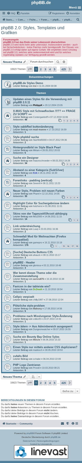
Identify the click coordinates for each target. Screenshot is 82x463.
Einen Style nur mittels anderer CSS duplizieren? (45, 347)
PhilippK (37, 105)
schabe (37, 359)
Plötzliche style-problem (29, 305)
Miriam (36, 150)
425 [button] (63, 69)
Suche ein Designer (25, 157)
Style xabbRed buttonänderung (33, 126)
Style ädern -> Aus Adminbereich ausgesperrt (42, 326)
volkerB (37, 319)
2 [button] (40, 69)
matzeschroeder (41, 160)
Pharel (36, 193)
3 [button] (45, 69)
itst (35, 86)
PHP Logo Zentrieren (26, 365)
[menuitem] (11, 13)
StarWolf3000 (40, 140)
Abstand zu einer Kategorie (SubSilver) (38, 170)
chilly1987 (38, 299)
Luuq (35, 229)
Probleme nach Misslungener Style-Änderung (42, 316)
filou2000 (37, 216)
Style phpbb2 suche (26, 137)
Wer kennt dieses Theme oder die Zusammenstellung (35, 274)
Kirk (35, 173)
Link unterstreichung (26, 226)
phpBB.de (56, 437)
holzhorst (37, 206)
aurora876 (38, 279)
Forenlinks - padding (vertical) (32, 180)
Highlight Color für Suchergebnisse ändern (41, 203)
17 (72, 246)
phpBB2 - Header (24, 262)
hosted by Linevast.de (41, 444)
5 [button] (54, 69)
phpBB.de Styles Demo (28, 83)
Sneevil (36, 183)
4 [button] (50, 69)
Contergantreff (40, 117)
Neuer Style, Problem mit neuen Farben (39, 190)
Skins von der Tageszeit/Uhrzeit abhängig (40, 213)
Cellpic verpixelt (23, 296)
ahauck (37, 255)
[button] (30, 69)
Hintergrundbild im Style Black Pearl (37, 147)
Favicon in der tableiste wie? (31, 286)
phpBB (29, 433)
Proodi (36, 368)
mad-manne (39, 129)
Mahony (37, 308)
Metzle (36, 339)
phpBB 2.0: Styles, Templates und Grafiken (32, 30)
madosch (37, 350)
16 (68, 246)
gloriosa (37, 265)
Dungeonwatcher (41, 329)
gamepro (37, 242)
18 (77, 246)
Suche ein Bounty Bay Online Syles (36, 336)
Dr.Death (37, 289)
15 (64, 246)
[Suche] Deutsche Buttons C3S (33, 252)
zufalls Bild (20, 356)
